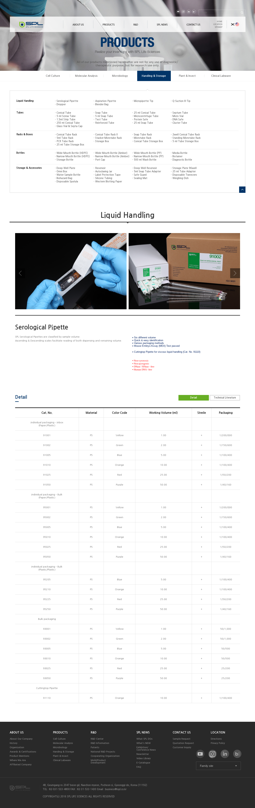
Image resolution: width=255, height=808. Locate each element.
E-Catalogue (143, 762)
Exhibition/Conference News (146, 748)
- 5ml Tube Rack (64, 138)
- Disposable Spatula (66, 181)
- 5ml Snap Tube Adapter (146, 171)
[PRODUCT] (109, 28)
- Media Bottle (179, 153)
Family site (206, 765)
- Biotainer (176, 156)
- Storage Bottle (64, 160)
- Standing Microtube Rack (186, 138)
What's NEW (143, 743)
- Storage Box (101, 141)
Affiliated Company (21, 764)
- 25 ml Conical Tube (144, 113)
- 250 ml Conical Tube (67, 123)
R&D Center (97, 739)
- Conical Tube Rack (66, 134)
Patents (95, 747)
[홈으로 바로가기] (41, 26)
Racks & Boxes (24, 134)
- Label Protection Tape (107, 175)
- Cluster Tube (179, 123)
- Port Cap (99, 160)
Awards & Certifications (23, 751)
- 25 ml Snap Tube (142, 123)
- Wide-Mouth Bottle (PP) (146, 153)
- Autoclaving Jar (103, 171)
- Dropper (60, 104)
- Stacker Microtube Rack (108, 138)
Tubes (20, 112)
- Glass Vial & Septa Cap (69, 126)
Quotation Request (183, 743)
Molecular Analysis (86, 76)
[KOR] (233, 24)
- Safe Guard (139, 175)
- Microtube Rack (141, 138)
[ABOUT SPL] (78, 28)
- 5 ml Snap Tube (103, 116)
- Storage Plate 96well (184, 168)
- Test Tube (100, 119)
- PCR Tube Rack (64, 141)
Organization (17, 747)
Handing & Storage (63, 751)
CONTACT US (182, 732)
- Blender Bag (101, 104)
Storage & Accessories (29, 168)
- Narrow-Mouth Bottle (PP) (148, 156)
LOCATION (218, 732)
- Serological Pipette (66, 101)
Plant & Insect (187, 76)
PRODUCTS (60, 732)
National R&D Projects (103, 751)
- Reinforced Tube (104, 123)
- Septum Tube (179, 113)
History (13, 743)
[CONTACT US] (193, 28)
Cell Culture (53, 76)
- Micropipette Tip (142, 101)
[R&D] (135, 28)
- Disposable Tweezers (184, 175)
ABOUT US (17, 732)
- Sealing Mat (139, 178)
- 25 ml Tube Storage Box (69, 144)
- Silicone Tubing (103, 178)
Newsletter (142, 754)
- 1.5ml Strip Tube (65, 119)
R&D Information (100, 743)
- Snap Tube (100, 113)
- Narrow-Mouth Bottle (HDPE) (72, 156)
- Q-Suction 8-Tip (180, 101)
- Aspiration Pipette (105, 101)
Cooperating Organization (105, 756)
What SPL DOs (144, 739)
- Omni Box (61, 171)
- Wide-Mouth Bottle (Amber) (110, 153)
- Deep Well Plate (65, 168)
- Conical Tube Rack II (106, 134)
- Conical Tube (63, 113)
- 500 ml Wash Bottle (144, 160)
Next (235, 273)
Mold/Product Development (98, 761)
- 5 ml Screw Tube (65, 116)
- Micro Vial (177, 116)
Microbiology (120, 76)
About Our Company (21, 739)
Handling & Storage (154, 76)
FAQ (138, 767)
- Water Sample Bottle (67, 175)
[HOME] (218, 23)
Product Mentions (19, 756)
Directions (216, 739)
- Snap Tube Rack (142, 134)
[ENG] (237, 24)
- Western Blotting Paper (108, 181)
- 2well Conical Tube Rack (185, 134)
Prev (20, 273)
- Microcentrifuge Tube (145, 116)
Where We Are (18, 760)
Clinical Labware (221, 76)
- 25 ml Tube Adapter (183, 171)
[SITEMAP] (218, 28)
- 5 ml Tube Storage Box (185, 141)
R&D (94, 732)
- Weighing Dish (180, 178)
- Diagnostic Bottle (181, 160)
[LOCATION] (218, 25)
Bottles (20, 153)
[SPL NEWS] (162, 28)
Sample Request (181, 739)
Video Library (143, 758)
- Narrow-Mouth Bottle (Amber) (111, 156)
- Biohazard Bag (63, 178)
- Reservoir (99, 168)
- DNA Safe (177, 119)
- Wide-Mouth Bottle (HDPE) (71, 153)
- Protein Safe (140, 119)
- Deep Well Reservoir (144, 168)
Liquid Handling (25, 101)
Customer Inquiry (182, 747)
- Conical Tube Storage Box (147, 141)
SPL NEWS (143, 732)
